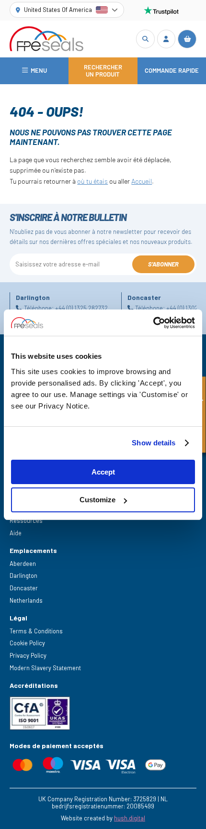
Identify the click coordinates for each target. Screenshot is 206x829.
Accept (103, 472)
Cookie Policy (27, 643)
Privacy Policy (28, 655)
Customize (97, 500)
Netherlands (26, 600)
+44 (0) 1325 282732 (81, 308)
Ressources (26, 520)
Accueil (141, 181)
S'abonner (163, 264)
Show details (153, 443)
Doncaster (24, 588)
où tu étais (92, 181)
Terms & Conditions (36, 631)
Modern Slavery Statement (45, 668)
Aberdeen (23, 563)
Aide (16, 533)
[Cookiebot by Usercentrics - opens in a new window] (153, 323)
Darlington (23, 575)
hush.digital (129, 818)
